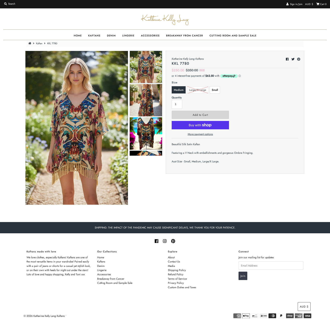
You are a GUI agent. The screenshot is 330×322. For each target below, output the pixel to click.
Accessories (150, 35)
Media (171, 266)
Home (78, 35)
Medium (179, 90)
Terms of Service (177, 279)
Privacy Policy (176, 283)
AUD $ (309, 4)
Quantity (177, 97)
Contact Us (174, 261)
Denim (111, 35)
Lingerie (128, 35)
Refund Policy (175, 274)
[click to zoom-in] (122, 57)
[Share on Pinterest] (298, 59)
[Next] (40, 57)
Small (215, 90)
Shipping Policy (177, 270)
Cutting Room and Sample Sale (232, 35)
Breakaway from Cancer (184, 35)
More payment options (200, 134)
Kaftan (39, 43)
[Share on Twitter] (292, 59)
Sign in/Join (295, 4)
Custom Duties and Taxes (182, 287)
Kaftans (94, 35)
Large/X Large (197, 90)
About (171, 257)
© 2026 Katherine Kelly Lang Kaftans (44, 316)
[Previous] (31, 57)
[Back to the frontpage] (30, 43)
